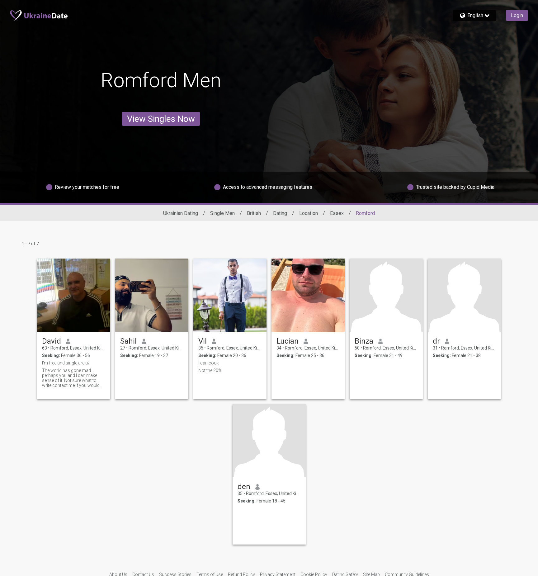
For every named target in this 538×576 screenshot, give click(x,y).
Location (308, 213)
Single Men (222, 213)
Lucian (287, 341)
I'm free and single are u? (66, 362)
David (51, 341)
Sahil (128, 341)
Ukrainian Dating (180, 213)
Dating (280, 213)
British (254, 213)
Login (517, 15)
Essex (337, 213)
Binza (364, 341)
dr (436, 341)
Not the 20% (210, 370)
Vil (202, 341)
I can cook (208, 362)
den (244, 486)
